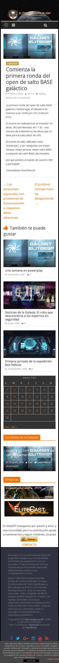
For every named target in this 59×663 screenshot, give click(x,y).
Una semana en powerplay (24, 270)
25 (29, 410)
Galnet (42, 93)
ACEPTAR (31, 661)
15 (7, 403)
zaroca (30, 93)
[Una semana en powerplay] (29, 241)
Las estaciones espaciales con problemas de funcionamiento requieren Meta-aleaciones (13, 200)
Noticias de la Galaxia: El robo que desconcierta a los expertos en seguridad (29, 315)
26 (37, 410)
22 (7, 410)
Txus (30, 462)
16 (14, 403)
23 (14, 410)
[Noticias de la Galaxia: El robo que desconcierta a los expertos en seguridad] (29, 283)
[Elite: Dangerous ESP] (29, 10)
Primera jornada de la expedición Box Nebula (28, 363)
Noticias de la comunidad (18, 97)
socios (38, 646)
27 (44, 410)
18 (29, 403)
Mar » (14, 427)
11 (30, 396)
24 (22, 410)
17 (22, 403)
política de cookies (34, 655)
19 (37, 403)
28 (51, 410)
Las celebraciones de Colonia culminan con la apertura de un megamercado (30, 450)
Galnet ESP (12, 63)
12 (37, 396)
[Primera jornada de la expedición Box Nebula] (29, 332)
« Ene (6, 427)
